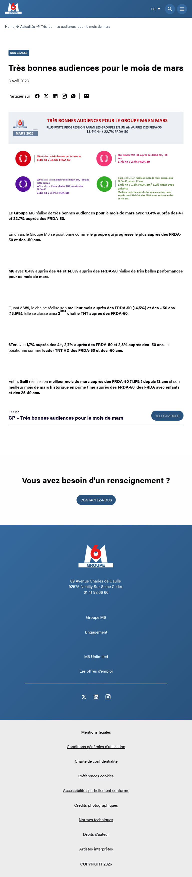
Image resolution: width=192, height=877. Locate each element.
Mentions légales (96, 732)
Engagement (96, 632)
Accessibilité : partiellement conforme (96, 790)
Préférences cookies (96, 776)
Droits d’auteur (96, 834)
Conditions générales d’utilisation (96, 746)
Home (9, 26)
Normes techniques (96, 819)
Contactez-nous (96, 499)
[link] (37, 96)
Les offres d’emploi (96, 671)
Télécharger (167, 415)
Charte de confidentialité (96, 761)
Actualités (27, 26)
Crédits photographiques (96, 805)
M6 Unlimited (96, 656)
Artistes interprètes (96, 849)
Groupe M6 (96, 617)
